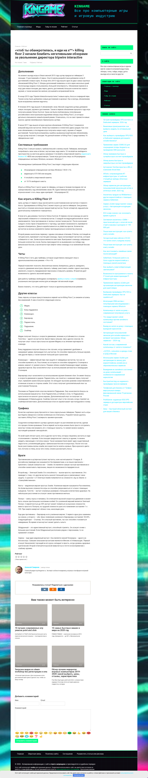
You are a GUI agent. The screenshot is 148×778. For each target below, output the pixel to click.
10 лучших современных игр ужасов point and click (29, 629)
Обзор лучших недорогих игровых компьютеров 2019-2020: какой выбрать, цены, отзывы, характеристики (66, 672)
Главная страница (24, 27)
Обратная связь (34, 754)
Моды (38, 27)
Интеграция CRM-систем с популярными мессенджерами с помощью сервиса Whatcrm (116, 303)
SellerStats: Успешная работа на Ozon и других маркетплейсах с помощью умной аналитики (116, 260)
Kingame (82, 6)
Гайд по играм (51, 27)
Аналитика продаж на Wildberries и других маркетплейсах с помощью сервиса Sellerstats (117, 197)
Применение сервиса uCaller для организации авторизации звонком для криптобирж (117, 285)
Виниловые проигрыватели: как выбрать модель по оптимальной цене (117, 129)
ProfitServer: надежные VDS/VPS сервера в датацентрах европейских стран (118, 402)
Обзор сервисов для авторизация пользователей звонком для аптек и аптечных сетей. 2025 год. (118, 188)
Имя (16, 700)
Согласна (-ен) (79, 775)
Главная (20, 754)
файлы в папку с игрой (67, 279)
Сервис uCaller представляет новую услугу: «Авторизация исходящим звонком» (117, 206)
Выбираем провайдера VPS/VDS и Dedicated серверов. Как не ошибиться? (117, 294)
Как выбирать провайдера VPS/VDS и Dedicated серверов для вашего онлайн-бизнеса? (118, 138)
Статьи (75, 27)
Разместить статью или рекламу (90, 754)
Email (43, 700)
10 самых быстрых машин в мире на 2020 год (66, 629)
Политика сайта (51, 754)
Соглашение (68, 754)
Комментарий (20, 708)
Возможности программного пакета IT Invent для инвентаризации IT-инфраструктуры (118, 276)
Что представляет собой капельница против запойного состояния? (115, 319)
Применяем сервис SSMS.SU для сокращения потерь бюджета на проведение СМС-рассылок (116, 147)
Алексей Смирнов (32, 567)
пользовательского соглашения (68, 769)
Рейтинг (64, 27)
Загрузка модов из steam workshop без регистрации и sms (31, 670)
